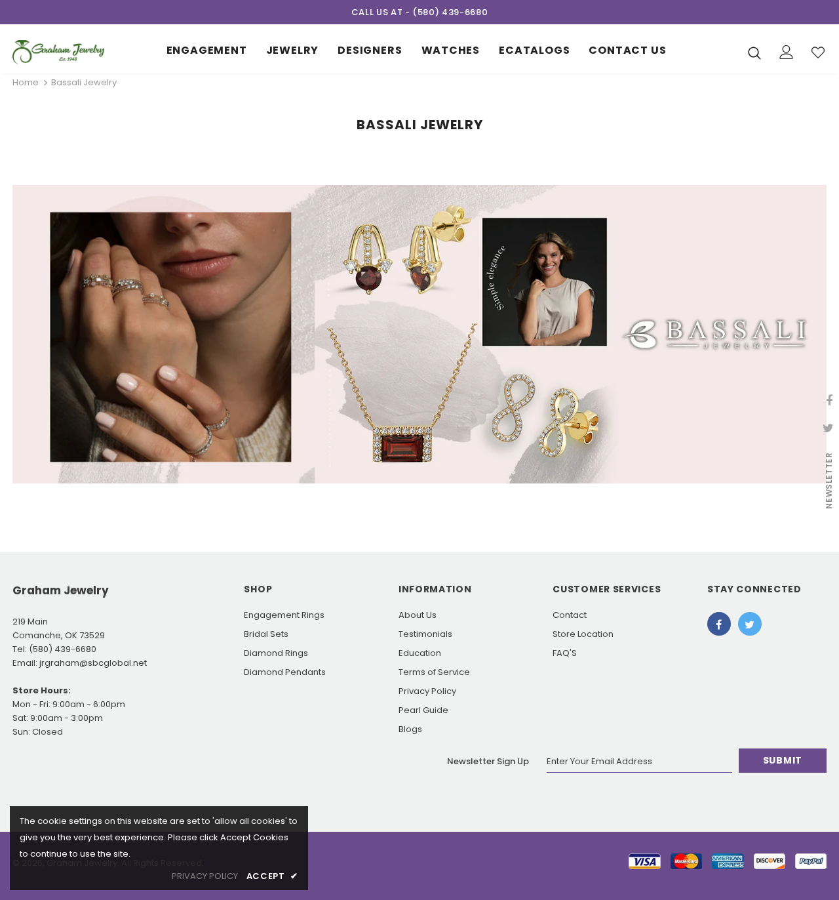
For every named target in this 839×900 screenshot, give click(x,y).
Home (25, 82)
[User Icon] (786, 52)
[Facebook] (719, 624)
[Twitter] (750, 624)
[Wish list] (818, 52)
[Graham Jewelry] (58, 52)
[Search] (754, 52)
